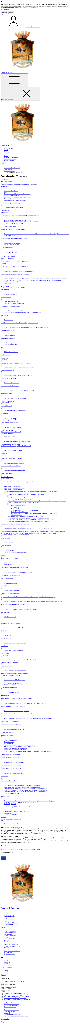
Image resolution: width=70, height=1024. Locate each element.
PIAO (2, 779)
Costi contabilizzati (6, 638)
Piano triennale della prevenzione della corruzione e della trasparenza (22, 785)
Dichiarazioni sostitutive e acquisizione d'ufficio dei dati (16, 446)
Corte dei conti (5, 612)
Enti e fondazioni (8, 919)
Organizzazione (5, 212)
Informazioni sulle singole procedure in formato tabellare (16, 524)
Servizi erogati (4, 619)
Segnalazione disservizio (10, 1005)
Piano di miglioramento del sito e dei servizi (16, 1016)
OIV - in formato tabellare (11, 352)
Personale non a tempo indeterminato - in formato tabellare (20, 311)
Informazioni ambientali (7, 732)
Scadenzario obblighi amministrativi (13, 207)
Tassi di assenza (5, 315)
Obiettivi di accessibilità (10, 814)
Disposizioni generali (6, 181)
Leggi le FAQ (8, 1002)
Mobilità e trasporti (9, 942)
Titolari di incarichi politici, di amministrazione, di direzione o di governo (20, 215)
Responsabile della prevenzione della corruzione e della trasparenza (22, 787)
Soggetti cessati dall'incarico (11, 226)
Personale (3, 263)
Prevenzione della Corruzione (9, 781)
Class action (4, 630)
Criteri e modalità (5, 538)
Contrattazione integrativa (8, 338)
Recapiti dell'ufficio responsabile (13, 450)
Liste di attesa (4, 646)
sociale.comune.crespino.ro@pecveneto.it (15, 998)
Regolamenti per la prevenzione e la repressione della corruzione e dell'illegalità (25, 788)
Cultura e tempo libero (10, 932)
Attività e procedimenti (7, 433)
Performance (4, 359)
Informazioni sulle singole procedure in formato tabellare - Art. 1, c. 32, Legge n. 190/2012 (28, 528)
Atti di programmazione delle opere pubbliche (13, 706)
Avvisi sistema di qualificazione (19, 512)
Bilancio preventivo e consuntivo (9, 558)
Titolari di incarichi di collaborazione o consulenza (14, 261)
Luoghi (6, 970)
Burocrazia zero (5, 210)
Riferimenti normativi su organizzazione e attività (17, 194)
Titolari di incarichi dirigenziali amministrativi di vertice (15, 266)
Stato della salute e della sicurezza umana (15, 749)
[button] (8, 148)
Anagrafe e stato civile (10, 931)
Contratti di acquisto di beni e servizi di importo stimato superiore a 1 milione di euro (30, 519)
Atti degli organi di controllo (11, 244)
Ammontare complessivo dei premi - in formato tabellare (19, 390)
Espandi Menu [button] (5, 179)
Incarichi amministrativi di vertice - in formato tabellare (19, 271)
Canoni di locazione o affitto (8, 586)
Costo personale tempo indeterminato (14, 303)
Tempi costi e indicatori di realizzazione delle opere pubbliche (17, 714)
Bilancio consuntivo (9, 564)
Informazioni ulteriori (16, 515)
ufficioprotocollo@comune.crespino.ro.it (15, 993)
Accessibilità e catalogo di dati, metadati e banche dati (15, 807)
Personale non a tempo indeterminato (11, 306)
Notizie (6, 960)
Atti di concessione (6, 545)
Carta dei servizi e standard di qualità (10, 623)
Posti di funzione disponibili (11, 282)
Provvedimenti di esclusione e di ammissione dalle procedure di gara (26, 516)
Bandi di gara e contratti (7, 478)
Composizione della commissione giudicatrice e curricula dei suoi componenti (28, 518)
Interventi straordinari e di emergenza (11, 765)
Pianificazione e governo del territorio (11, 721)
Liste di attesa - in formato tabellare (13, 650)
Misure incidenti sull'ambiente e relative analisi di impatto (19, 745)
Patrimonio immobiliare (7, 578)
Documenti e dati (8, 924)
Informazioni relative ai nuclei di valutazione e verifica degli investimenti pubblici (26, 703)
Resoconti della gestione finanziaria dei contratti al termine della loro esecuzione (29, 521)
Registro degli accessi (10, 804)
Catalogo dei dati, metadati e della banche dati (16, 811)
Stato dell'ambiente (9, 742)
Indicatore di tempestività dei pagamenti (14, 680)
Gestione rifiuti (5, 653)
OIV (2, 347)
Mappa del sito (5, 1019)
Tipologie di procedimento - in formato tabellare (17, 441)
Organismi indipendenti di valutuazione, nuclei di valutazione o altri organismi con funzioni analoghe (28, 597)
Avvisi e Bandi (15, 509)
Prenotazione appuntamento (11, 1004)
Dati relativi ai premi (6, 393)
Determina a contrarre (17, 507)
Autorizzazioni (8, 952)
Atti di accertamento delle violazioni (13, 793)
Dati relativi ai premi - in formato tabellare (15, 398)
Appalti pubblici (8, 937)
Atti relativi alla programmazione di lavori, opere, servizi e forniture (26, 494)
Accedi (3, 163)
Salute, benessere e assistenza (12, 951)
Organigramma (8, 254)
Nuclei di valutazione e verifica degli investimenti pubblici (16, 698)
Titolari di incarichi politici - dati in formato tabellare (18, 220)
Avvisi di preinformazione (18, 505)
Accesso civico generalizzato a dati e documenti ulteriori (19, 802)
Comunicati (7, 962)
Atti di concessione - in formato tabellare (15, 552)
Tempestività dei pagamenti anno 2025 (18, 683)
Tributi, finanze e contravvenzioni (13, 948)
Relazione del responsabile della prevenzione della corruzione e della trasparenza (25, 790)
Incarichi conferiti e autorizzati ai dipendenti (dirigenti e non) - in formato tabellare (26, 327)
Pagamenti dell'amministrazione (9, 662)
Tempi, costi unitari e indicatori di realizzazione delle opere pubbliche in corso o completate (28, 718)
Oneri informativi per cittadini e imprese (11, 203)
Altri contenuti (4, 776)
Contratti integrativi (9, 342)
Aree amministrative (9, 916)
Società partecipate (9, 171)
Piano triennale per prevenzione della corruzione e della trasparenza (19, 184)
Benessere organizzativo (7, 401)
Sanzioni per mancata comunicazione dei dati (13, 229)
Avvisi (6, 963)
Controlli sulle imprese (7, 473)
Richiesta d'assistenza (10, 1007)
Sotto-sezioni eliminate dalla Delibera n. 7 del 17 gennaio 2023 (17, 482)
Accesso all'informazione (11, 157)
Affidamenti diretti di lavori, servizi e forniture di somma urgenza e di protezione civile (34, 513)
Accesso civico (5, 796)
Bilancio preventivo (9, 563)
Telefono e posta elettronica (8, 256)
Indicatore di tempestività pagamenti (10, 675)
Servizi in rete (4, 655)
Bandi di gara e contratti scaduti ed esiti (14, 488)
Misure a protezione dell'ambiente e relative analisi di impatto (20, 746)
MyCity (4, 1022)
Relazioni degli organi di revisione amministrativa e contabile (20, 609)
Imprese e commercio (10, 935)
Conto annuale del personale (11, 301)
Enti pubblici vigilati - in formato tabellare (15, 410)
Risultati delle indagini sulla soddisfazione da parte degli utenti (21, 659)
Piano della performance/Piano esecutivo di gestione (18, 375)
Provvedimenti (5, 453)
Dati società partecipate (10, 418)
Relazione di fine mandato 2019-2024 (14, 223)
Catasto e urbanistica (9, 938)
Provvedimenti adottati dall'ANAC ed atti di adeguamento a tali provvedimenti (25, 791)
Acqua (6, 156)
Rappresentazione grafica (7, 430)
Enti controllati (8, 169)
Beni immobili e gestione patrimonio (10, 575)
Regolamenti (7, 813)
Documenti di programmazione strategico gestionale (18, 197)
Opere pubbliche (5, 695)
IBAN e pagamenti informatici (9, 687)
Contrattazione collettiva (7, 330)
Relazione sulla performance (8, 378)
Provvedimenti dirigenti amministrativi (11, 466)
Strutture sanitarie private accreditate (10, 754)
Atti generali (4, 186)
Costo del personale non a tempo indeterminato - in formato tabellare (22, 312)
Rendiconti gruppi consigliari (12, 243)
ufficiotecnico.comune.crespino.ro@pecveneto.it (17, 999)
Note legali (7, 1013)
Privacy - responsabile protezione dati (11, 819)
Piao (5, 192)
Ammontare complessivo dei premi (10, 386)
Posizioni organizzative (7, 289)
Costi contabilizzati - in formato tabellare (15, 643)
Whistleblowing (5, 820)
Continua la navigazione (7, 12)
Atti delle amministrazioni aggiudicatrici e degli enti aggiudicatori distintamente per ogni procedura (30, 491)
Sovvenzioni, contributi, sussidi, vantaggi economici (15, 534)
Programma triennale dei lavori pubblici (21, 499)
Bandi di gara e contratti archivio (13, 489)
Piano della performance (7, 370)
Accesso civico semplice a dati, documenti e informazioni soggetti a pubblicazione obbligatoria (29, 801)
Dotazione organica (6, 297)
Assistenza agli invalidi (10, 159)
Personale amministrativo (11, 923)
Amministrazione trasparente (11, 1010)
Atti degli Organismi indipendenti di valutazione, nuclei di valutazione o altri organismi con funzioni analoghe (33, 601)
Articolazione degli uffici (7, 247)
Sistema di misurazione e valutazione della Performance (16, 363)
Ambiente (6, 949)
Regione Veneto (5, 14)
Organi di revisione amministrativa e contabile (13, 604)
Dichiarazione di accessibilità (12, 1014)
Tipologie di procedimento (8, 436)
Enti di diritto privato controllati (9, 422)
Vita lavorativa (8, 934)
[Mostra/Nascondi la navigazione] (14, 80)
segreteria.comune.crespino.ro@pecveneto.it (16, 995)
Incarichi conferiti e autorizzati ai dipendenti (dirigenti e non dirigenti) (19, 323)
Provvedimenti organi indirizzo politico (11, 458)
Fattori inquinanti (8, 743)
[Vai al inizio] (1, 855)
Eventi (6, 972)
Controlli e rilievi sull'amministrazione (11, 593)
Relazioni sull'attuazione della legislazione (15, 748)
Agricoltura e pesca (9, 954)
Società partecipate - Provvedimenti (13, 420)
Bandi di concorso (5, 355)
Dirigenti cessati (5, 286)
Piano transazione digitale (11, 191)
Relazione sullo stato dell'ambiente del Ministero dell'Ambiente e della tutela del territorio (28, 751)
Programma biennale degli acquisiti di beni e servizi (25, 497)
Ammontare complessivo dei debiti (13, 684)
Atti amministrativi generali (11, 195)
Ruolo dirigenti (8, 283)
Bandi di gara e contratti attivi (12, 486)
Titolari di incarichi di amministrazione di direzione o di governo (21, 221)
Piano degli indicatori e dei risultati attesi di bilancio (14, 567)
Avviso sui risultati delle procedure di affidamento (24, 510)
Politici (6, 921)
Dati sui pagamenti (6, 666)
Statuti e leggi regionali (10, 198)
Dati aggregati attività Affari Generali (11, 432)
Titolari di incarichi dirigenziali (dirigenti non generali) (15, 274)
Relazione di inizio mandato (11, 225)
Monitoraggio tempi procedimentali (10, 444)
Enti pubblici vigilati (6, 406)
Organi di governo (9, 915)
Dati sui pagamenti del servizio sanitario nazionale (14, 673)
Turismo (6, 940)
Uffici (5, 918)
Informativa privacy (9, 1011)
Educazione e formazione (11, 944)
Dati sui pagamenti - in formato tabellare (15, 670)
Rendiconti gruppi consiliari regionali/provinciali (14, 238)
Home (5, 166)
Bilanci (3, 555)
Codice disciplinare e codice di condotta (15, 200)
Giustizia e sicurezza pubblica (12, 946)
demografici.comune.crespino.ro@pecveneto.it (16, 996)
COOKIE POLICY (6, 9)
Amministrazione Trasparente (12, 168)
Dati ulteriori (4, 817)
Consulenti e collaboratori (8, 258)
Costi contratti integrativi (10, 344)
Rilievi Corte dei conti (10, 617)
